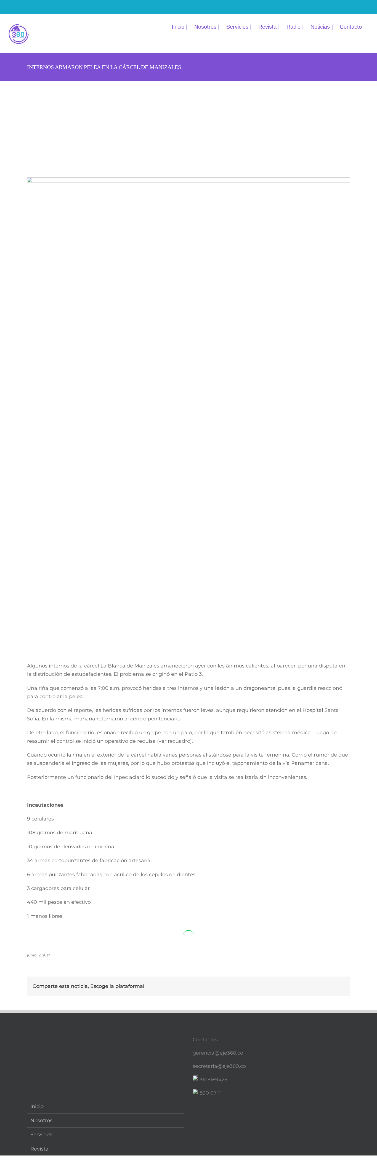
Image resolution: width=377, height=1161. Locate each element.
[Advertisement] (188, 122)
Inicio (37, 1106)
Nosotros (41, 1120)
